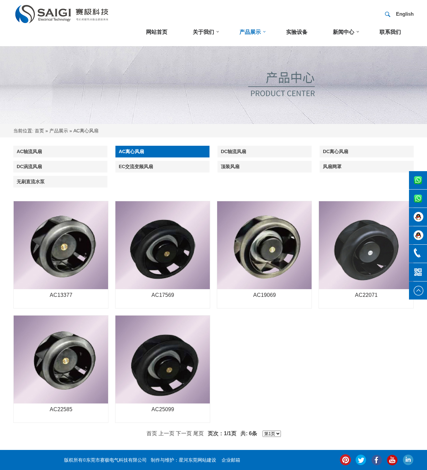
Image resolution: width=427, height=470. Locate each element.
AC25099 (162, 409)
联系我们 (390, 32)
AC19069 (264, 295)
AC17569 (162, 295)
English (405, 14)
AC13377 (61, 295)
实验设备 (297, 32)
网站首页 (156, 32)
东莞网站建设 (202, 460)
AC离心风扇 (85, 130)
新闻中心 (343, 32)
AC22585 (61, 409)
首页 (39, 130)
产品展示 (250, 32)
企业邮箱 (231, 460)
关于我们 (203, 32)
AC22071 (366, 295)
